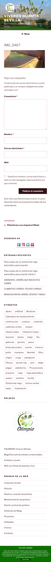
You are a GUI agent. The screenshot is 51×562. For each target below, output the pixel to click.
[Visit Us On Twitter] (28, 246)
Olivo (40, 352)
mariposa (19, 352)
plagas (9, 368)
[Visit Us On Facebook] (19, 246)
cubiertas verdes (14, 327)
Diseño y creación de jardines (18, 494)
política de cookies (28, 556)
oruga (18, 357)
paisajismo (29, 357)
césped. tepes (12, 332)
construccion (12, 321)
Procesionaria (36, 368)
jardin (8, 352)
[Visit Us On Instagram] (23, 246)
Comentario (10, 96)
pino (32, 362)
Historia (8, 488)
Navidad (31, 352)
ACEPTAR (25, 559)
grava (31, 342)
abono (9, 311)
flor (38, 337)
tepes (8, 388)
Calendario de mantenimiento (20, 316)
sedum (9, 378)
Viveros (8, 527)
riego (20, 373)
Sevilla (30, 378)
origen (9, 357)
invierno (39, 347)
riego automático (34, 373)
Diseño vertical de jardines (17, 505)
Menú (27, 34)
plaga (40, 362)
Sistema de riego (14, 383)
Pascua (9, 362)
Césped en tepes (31, 332)
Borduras (30, 311)
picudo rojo (21, 362)
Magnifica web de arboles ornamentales (23, 454)
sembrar (20, 378)
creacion (26, 321)
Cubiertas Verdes (12, 483)
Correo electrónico (14, 148)
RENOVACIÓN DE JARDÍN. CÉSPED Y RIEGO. (24, 294)
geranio (21, 342)
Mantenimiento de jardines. (17, 499)
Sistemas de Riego (13, 511)
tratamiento (20, 388)
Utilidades (9, 522)
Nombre (8, 134)
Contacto (8, 533)
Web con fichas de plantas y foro (19, 466)
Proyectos (9, 516)
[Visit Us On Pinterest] (32, 246)
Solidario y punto (12, 460)
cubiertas (38, 321)
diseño (20, 337)
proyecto (10, 373)
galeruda (10, 342)
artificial (19, 311)
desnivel (10, 337)
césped (28, 327)
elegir (30, 337)
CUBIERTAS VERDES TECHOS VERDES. (23, 289)
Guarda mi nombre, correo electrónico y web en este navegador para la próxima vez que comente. (25, 180)
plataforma (20, 368)
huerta (28, 347)
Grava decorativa (14, 347)
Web (6, 162)
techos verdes (32, 383)
